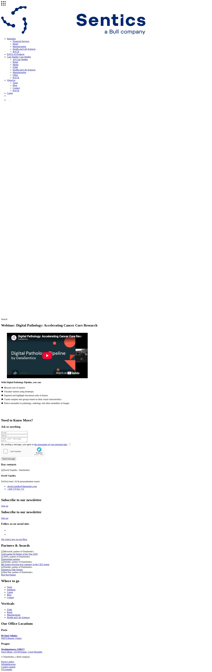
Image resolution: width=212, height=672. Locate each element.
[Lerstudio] (6, 669)
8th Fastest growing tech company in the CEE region (25, 564)
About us (11, 80)
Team (15, 83)
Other (15, 75)
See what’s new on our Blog (14, 539)
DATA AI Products (15, 54)
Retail (15, 44)
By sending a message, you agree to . (34, 444)
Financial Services (21, 41)
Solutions (11, 589)
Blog (15, 85)
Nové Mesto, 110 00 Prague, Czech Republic (21, 650)
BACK (16, 51)
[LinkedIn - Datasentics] (12, 100)
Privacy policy (7, 661)
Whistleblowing (8, 664)
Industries (11, 38)
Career (10, 93)
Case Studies (13, 57)
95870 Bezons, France (11, 636)
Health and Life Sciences (24, 49)
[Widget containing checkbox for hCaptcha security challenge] (23, 451)
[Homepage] (73, 34)
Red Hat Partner (8, 575)
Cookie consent (8, 667)
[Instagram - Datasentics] (8, 100)
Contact (16, 88)
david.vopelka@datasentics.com (22, 486)
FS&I (15, 67)
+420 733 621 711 (15, 489)
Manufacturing (19, 46)
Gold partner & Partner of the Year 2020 (19, 554)
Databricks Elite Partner (12, 569)
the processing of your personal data (50, 444)
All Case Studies (20, 59)
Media (15, 64)
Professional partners (10, 559)
